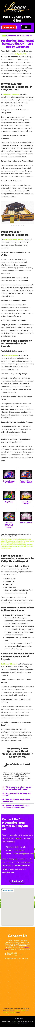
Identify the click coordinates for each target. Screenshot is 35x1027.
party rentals (24, 541)
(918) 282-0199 (19, 850)
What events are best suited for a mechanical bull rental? (17, 788)
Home (4, 36)
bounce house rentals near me (17, 546)
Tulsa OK (15, 1021)
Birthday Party (20, 545)
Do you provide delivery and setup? (17, 794)
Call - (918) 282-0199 (17, 18)
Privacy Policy (20, 1010)
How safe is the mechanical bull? (16, 765)
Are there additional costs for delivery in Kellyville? (16, 806)
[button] (9, 27)
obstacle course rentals (10, 541)
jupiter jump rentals (18, 543)
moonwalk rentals (8, 545)
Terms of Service (9, 1012)
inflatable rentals (24, 539)
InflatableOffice (23, 1023)
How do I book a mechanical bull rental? (16, 800)
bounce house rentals (9, 539)
